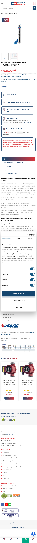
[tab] (18, 159)
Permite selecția (18, 300)
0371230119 (9, 434)
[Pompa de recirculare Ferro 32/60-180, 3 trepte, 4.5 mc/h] (27, 370)
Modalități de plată (8, 461)
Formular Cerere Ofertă (9, 455)
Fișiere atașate (11, 173)
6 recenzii (10, 392)
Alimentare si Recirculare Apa (14, 74)
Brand (9, 166)
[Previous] (4, 34)
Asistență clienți (7, 469)
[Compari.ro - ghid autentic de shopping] (10, 495)
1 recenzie (28, 392)
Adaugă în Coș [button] (9, 398)
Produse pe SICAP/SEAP (10, 458)
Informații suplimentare (14, 162)
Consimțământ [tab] (6, 238)
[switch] (32, 274)
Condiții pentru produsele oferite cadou (14, 467)
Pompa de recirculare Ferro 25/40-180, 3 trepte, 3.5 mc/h (9, 382)
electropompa (16, 79)
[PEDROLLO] (4, 86)
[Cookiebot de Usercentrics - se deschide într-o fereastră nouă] (27, 234)
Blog (4, 475)
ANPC (4, 491)
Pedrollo (3, 81)
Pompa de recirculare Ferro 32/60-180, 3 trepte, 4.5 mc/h (28, 382)
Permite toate (18, 293)
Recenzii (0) (10, 170)
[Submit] (34, 8)
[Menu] (2, 3)
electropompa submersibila (27, 79)
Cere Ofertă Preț (12, 118)
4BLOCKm (8, 79)
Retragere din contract (18, 527)
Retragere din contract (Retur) (11, 464)
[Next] (32, 34)
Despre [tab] (30, 238)
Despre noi (6, 452)
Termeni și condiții (8, 488)
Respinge (18, 307)
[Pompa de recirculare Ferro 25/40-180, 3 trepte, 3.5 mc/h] (9, 370)
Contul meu (6, 478)
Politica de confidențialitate (10, 486)
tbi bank (6, 134)
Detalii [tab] (18, 238)
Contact (5, 472)
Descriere (9, 159)
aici (6, 340)
